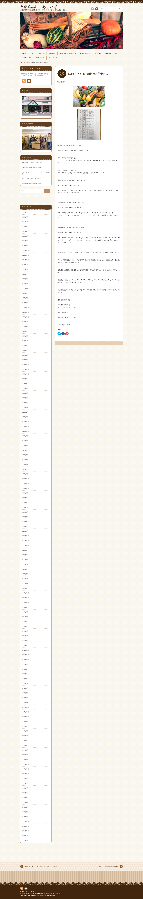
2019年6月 (25, 621)
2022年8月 (25, 440)
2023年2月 (25, 412)
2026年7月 (25, 217)
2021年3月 (25, 521)
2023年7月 (25, 388)
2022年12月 (25, 421)
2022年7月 (25, 445)
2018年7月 (25, 674)
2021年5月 (25, 512)
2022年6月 (25, 450)
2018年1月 (25, 702)
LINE (116, 53)
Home (24, 53)
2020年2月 (25, 583)
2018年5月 (25, 683)
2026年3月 (25, 236)
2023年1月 (25, 417)
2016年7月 (25, 788)
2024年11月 (25, 312)
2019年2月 (25, 640)
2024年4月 (25, 345)
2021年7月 (25, 502)
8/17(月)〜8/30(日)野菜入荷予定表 (31, 183)
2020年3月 (25, 578)
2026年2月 (25, 241)
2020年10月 (25, 545)
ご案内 (32, 53)
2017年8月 (25, 726)
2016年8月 (25, 783)
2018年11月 (25, 655)
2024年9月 (25, 321)
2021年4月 (25, 517)
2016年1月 (25, 816)
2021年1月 (25, 531)
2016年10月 (25, 774)
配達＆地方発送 (85, 53)
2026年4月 (25, 231)
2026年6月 (25, 221)
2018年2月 (25, 697)
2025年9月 (25, 264)
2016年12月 (25, 764)
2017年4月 (25, 745)
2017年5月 (25, 740)
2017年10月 (25, 716)
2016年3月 (25, 807)
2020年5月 (25, 569)
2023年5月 (25, 398)
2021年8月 (25, 498)
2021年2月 (25, 526)
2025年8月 (25, 269)
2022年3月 (25, 464)
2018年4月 (25, 688)
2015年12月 (25, 821)
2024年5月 (25, 340)
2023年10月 (25, 374)
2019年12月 (25, 593)
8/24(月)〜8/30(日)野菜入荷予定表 (31, 167)
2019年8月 (25, 612)
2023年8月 (25, 383)
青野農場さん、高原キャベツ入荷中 (32, 162)
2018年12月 (25, 650)
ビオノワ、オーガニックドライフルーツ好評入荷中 (36, 173)
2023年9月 (25, 379)
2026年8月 (25, 212)
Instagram (97, 53)
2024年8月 (25, 326)
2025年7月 (25, 274)
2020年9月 (25, 550)
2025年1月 (25, 302)
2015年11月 (25, 826)
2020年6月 (25, 564)
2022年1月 (25, 474)
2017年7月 (25, 731)
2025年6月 (25, 279)
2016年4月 (25, 802)
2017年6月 (25, 735)
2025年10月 (25, 260)
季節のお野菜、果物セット (68, 53)
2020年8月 (25, 555)
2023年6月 (25, 393)
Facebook (108, 53)
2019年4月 (25, 631)
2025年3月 (25, 293)
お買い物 (41, 53)
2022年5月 (25, 455)
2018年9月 (25, 664)
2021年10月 (25, 488)
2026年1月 (25, 245)
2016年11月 (25, 769)
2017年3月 (25, 750)
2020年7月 (25, 559)
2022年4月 (25, 459)
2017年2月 (25, 755)
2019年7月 (25, 616)
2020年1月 (25, 588)
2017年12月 (25, 707)
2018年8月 (25, 669)
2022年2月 (25, 469)
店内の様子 (52, 53)
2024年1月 (25, 360)
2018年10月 (25, 659)
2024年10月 (25, 317)
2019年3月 (25, 636)
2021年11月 (25, 483)
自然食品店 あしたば (27, 892)
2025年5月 (25, 283)
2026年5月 (25, 226)
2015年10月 (25, 831)
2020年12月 (25, 536)
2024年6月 (25, 336)
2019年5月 (25, 626)
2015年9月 (25, 835)
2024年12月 (25, 307)
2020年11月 (25, 540)
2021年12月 (25, 479)
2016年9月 (25, 778)
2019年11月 (25, 598)
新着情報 (62, 82)
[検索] (47, 191)
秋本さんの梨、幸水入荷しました (31, 178)
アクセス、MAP (27, 58)
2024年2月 (25, 355)
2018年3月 (25, 693)
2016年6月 (25, 793)
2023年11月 (25, 369)
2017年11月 (25, 712)
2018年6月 (25, 678)
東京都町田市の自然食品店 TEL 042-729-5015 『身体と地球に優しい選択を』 (40, 893)
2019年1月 (25, 645)
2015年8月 (25, 840)
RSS (92, 8)
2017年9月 (25, 721)
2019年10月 (25, 602)
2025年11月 (25, 255)
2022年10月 (25, 431)
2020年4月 (25, 574)
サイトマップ (53, 58)
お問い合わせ (96, 8)
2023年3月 (25, 407)
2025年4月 (25, 288)
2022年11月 (25, 426)
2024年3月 (25, 350)
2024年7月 (25, 331)
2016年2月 (25, 812)
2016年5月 (25, 797)
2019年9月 (25, 607)
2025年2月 (25, 298)
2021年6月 (25, 507)
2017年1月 (25, 759)
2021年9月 (25, 493)
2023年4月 (25, 402)
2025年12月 (25, 250)
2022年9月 (25, 436)
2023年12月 (25, 364)
